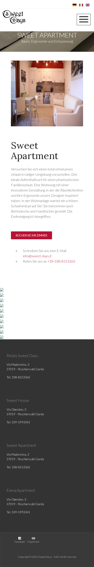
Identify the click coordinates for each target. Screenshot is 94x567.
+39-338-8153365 (61, 261)
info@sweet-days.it (37, 256)
